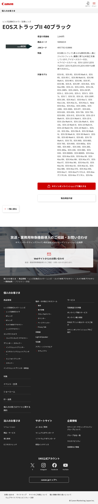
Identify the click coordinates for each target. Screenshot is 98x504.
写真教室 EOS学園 (74, 307)
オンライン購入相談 (74, 317)
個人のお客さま (8, 10)
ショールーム (9, 391)
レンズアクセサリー (13, 329)
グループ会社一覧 (74, 435)
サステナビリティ (74, 441)
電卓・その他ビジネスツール (46, 301)
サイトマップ (21, 494)
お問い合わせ (9, 494)
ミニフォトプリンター (14, 359)
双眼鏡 (38, 332)
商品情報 (22, 278)
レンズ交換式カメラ (13, 312)
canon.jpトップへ (49, 479)
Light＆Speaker (41, 337)
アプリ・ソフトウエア (43, 347)
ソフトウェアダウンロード (45, 438)
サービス (71, 299)
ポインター (42, 318)
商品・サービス (9, 433)
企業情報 (72, 420)
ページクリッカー (44, 323)
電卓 (39, 305)
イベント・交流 (10, 384)
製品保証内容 (66, 198)
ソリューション (9, 427)
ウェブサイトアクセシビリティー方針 (19, 497)
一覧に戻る (12, 208)
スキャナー (10, 363)
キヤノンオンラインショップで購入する (69, 186)
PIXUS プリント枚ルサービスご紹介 (79, 323)
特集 (5, 376)
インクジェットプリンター (15, 347)
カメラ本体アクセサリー (64, 278)
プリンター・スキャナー (13, 343)
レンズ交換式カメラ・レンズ (40, 278)
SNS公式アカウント (49, 458)
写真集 (38, 342)
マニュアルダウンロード (44, 433)
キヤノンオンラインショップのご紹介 (79, 330)
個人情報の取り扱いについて (60, 494)
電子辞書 (41, 310)
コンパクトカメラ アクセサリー (17, 338)
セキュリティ (42, 351)
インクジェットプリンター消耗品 (16, 368)
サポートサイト (43, 420)
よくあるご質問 (41, 427)
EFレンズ (9, 320)
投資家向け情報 (73, 447)
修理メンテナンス (42, 444)
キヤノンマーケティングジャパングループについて (79, 428)
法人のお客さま (12, 420)
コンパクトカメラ (10, 334)
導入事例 (7, 438)
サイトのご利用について (38, 494)
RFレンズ (9, 316)
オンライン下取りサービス (77, 312)
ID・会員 (7, 399)
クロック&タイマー (44, 314)
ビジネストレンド (10, 444)
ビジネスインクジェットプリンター (17, 353)
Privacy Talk (42, 327)
